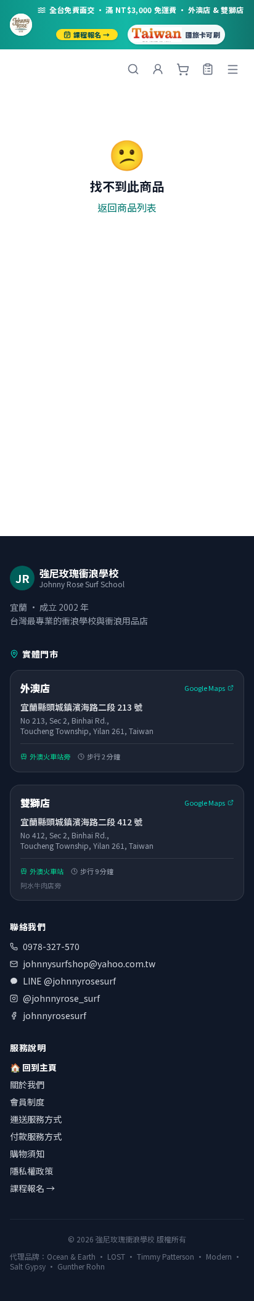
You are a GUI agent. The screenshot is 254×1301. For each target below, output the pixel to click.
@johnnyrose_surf (61, 998)
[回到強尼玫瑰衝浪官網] (21, 25)
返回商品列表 (127, 207)
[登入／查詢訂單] (208, 69)
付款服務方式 (36, 1136)
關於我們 (27, 1084)
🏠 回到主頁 (33, 1067)
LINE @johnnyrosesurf (69, 981)
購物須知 (27, 1153)
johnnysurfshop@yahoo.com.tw (89, 963)
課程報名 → (91, 34)
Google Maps (204, 688)
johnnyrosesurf (54, 1015)
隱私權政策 (31, 1171)
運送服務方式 (36, 1119)
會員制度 (27, 1102)
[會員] (158, 69)
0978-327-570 (51, 946)
